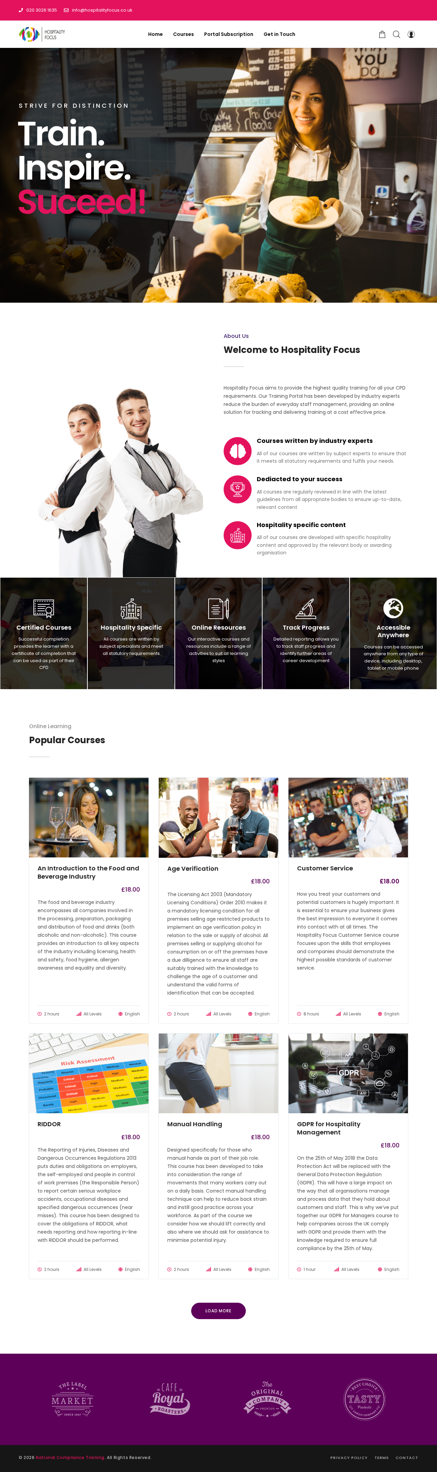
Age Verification (192, 869)
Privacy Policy (348, 1457)
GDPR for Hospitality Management (329, 1128)
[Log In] (411, 34)
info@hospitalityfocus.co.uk (102, 10)
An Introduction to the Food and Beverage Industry (88, 872)
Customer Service (325, 868)
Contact (407, 1457)
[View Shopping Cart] (382, 34)
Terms (382, 1457)
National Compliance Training (70, 1457)
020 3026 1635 (41, 10)
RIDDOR (49, 1124)
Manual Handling (194, 1124)
